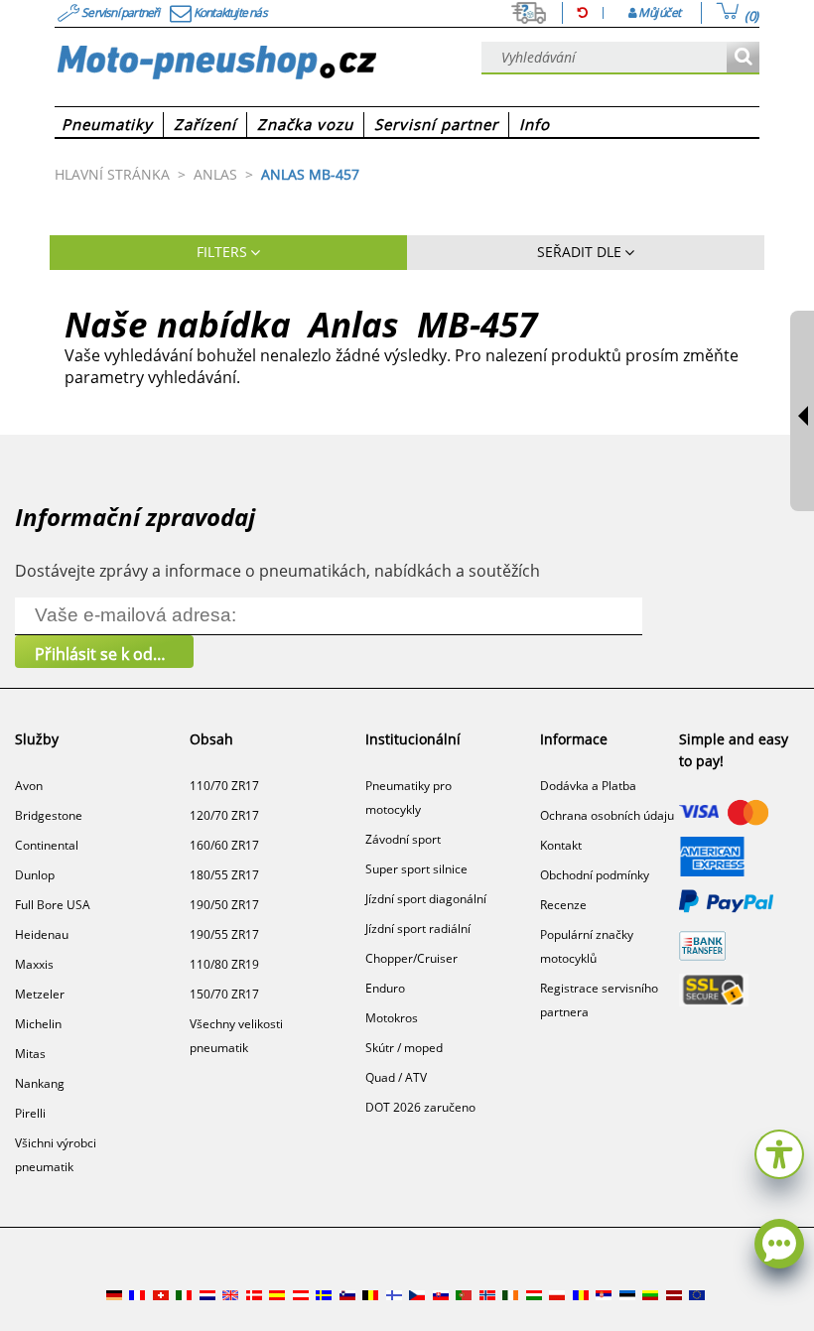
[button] (779, 1152)
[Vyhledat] (743, 58)
